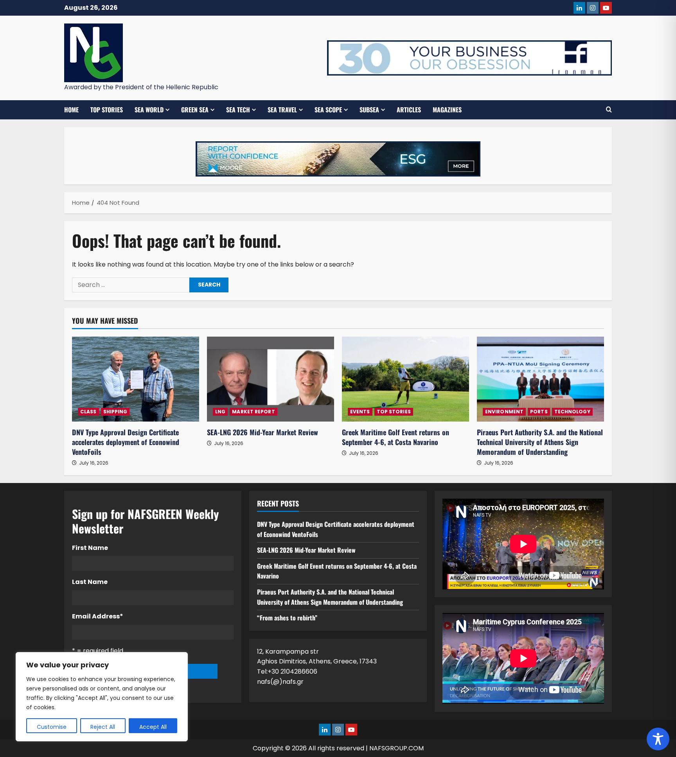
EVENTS (360, 411)
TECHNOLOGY (572, 411)
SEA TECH (238, 109)
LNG (220, 411)
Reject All (102, 727)
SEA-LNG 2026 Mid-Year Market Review (262, 432)
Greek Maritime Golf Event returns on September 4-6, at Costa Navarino (395, 437)
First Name (90, 547)
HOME (71, 109)
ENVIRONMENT (504, 411)
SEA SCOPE (328, 109)
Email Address (97, 616)
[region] (102, 696)
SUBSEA (369, 109)
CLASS (88, 411)
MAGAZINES (447, 109)
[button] (609, 109)
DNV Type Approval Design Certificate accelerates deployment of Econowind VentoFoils (125, 442)
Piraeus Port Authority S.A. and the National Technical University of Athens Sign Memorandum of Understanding (540, 442)
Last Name (90, 581)
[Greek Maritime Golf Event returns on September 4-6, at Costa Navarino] (405, 379)
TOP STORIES (106, 109)
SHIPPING (115, 411)
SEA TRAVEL (282, 109)
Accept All (153, 727)
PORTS (539, 411)
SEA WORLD (149, 109)
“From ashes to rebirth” (287, 617)
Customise (52, 727)
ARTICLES (409, 109)
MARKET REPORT (253, 411)
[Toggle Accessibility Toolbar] (658, 739)
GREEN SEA (195, 109)
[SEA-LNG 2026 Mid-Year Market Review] (270, 379)
